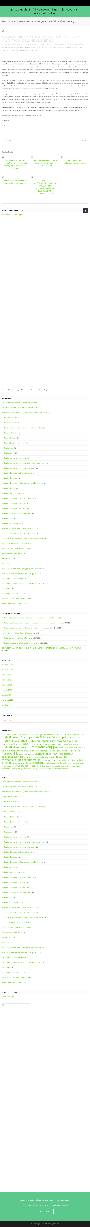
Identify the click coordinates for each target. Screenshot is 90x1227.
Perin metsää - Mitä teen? (73, 47)
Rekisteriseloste (8, 997)
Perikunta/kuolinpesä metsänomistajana (17, 548)
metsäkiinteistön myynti (78, 738)
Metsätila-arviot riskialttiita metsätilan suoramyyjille (15, 182)
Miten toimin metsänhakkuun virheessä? (17, 633)
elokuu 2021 (6, 695)
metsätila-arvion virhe (53, 744)
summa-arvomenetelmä (67, 766)
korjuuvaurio (80, 734)
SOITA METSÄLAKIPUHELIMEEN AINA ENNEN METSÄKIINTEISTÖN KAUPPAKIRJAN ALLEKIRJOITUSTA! (45, 187)
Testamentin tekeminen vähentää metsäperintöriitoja (22, 583)
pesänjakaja (8, 762)
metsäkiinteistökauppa (17, 737)
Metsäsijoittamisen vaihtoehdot (14, 443)
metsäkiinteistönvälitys (45, 741)
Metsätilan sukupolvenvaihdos (13, 503)
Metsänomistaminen (10, 433)
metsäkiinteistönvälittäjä (18, 740)
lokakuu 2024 (7, 675)
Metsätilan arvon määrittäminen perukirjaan (18, 468)
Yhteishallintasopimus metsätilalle (14, 603)
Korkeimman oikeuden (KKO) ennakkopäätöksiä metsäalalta (25, 413)
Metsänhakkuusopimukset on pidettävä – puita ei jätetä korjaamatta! (28, 618)
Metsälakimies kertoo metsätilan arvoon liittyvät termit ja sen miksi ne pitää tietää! (15, 164)
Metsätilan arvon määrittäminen (14, 458)
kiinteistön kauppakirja (64, 734)
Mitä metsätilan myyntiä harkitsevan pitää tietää (20, 528)
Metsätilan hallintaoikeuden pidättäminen (17, 473)
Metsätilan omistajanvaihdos (13, 493)
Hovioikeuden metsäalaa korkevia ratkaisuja (18, 408)
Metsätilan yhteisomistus (11, 523)
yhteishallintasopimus (44, 768)
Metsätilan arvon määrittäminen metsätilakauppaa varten (37, 45)
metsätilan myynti (49, 753)
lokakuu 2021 (7, 685)
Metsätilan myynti (17, 47)
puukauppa (80, 763)
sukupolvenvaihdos (50, 766)
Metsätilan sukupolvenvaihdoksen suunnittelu (19, 498)
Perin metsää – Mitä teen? (12, 553)
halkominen (7, 734)
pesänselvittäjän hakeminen (62, 763)
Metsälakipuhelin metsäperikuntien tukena (75, 161)
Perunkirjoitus (7, 50)
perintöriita (60, 760)
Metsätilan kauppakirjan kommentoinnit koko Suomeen (23, 483)
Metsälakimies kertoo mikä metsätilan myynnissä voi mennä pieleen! (45, 163)
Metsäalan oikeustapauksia (12, 418)
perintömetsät (47, 760)
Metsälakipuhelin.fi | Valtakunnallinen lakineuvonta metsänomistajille (43, 11)
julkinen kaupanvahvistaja (20, 734)
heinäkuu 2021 (7, 700)
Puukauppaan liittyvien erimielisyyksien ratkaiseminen (22, 568)
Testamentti (6, 588)
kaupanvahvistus (47, 734)
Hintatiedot (45, 1211)
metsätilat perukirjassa (44, 757)
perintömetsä (31, 760)
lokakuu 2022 (7, 680)
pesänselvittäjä (41, 762)
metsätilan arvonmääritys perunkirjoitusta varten (46, 750)
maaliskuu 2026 (8, 665)
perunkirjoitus (75, 760)
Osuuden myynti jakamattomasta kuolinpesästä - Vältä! (44, 47)
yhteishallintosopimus (60, 769)
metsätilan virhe (29, 757)
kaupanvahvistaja (35, 734)
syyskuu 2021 (7, 690)
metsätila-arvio (32, 743)
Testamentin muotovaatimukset (14, 578)
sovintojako (38, 766)
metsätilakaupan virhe (16, 747)
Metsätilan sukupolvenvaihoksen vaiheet (17, 508)
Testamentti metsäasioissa (12, 593)
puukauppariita (24, 765)
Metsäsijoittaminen (9, 438)
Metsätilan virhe (8, 518)
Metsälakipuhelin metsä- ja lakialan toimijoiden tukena (22, 428)
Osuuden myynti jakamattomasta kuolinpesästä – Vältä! (23, 538)
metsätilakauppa (44, 747)
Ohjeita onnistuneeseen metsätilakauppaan (18, 533)
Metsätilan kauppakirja (10, 478)
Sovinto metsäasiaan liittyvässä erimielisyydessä (20, 573)
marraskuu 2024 (8, 670)
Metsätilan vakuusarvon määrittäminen (17, 513)
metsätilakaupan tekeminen (70, 744)
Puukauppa (6, 563)
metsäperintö (63, 740)
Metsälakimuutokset (9, 423)
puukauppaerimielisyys (9, 766)
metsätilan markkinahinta (28, 754)
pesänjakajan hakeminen (24, 763)
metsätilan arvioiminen (65, 748)
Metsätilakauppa (10, 45)
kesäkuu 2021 (7, 705)
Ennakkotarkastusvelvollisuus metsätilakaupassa (20, 403)
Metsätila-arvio (7, 448)
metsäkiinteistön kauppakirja (52, 737)
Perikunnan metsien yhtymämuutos (15, 543)
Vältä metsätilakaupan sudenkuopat (26, 50)
